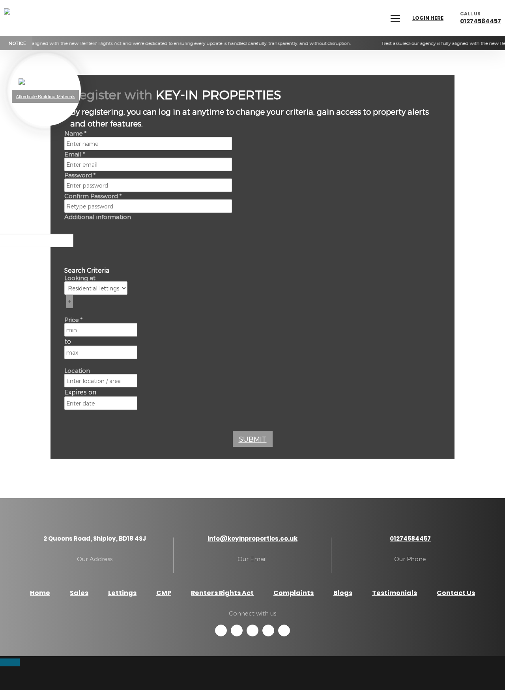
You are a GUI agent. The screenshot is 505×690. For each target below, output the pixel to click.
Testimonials (394, 592)
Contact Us (456, 592)
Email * (74, 154)
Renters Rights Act (222, 592)
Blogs (342, 592)
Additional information (97, 216)
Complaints (293, 592)
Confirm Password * (93, 195)
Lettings (122, 592)
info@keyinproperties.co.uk (252, 538)
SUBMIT (253, 439)
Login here (427, 18)
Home (40, 592)
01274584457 (480, 21)
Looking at (79, 277)
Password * (79, 175)
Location (77, 370)
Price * (73, 319)
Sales (79, 592)
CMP (163, 592)
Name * (75, 133)
